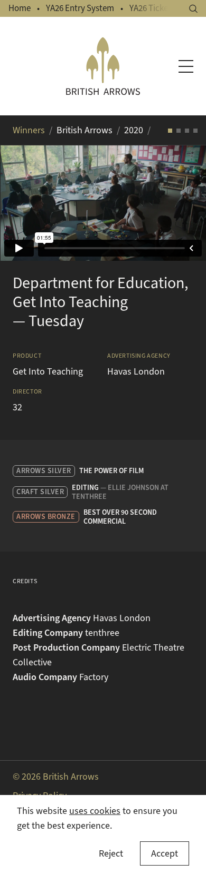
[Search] (193, 8)
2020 (133, 130)
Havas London (136, 371)
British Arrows (85, 130)
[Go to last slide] (21, 202)
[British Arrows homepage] (103, 66)
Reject (111, 853)
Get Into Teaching (48, 371)
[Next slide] (184, 202)
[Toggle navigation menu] (186, 66)
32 (17, 407)
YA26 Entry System (80, 8)
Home (19, 8)
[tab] (170, 131)
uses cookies (94, 810)
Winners (29, 130)
